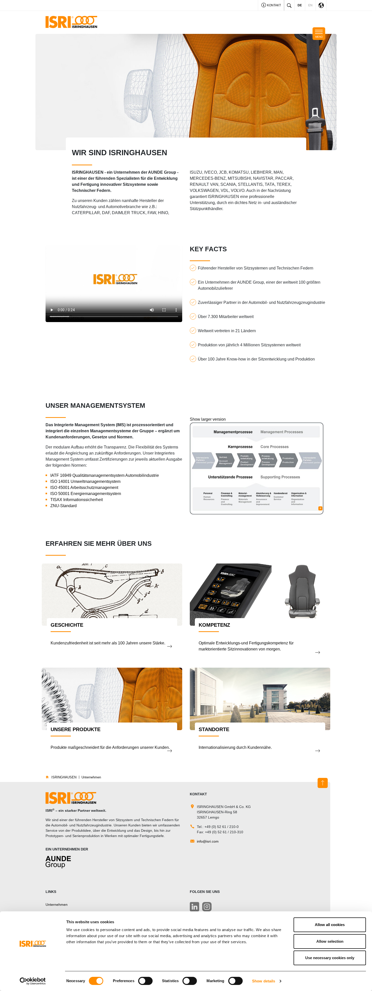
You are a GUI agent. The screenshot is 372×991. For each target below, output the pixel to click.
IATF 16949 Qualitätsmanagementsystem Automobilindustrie (104, 475)
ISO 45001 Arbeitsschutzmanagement (84, 487)
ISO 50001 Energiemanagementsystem (85, 493)
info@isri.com (208, 841)
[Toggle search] (289, 5)
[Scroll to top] (323, 783)
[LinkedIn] (194, 906)
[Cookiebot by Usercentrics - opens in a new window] (33, 981)
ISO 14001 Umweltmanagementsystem (85, 481)
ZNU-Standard (63, 506)
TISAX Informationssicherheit (76, 500)
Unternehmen (57, 905)
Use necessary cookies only (329, 958)
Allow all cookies (330, 924)
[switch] (145, 981)
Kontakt (273, 5)
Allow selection (329, 941)
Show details (263, 981)
